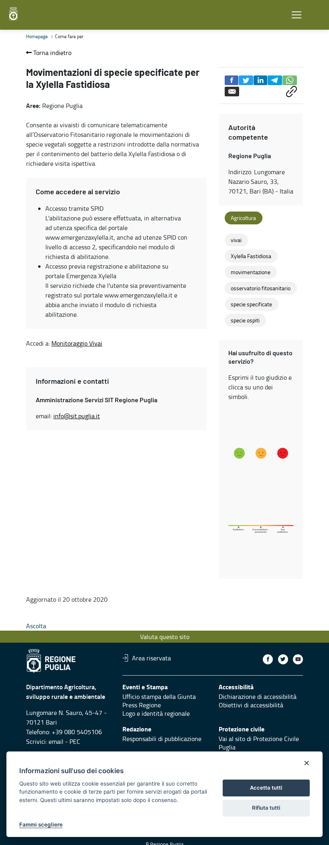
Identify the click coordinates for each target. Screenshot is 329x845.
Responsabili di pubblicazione (161, 738)
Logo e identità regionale (156, 713)
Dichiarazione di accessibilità (258, 696)
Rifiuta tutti (266, 807)
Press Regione (141, 704)
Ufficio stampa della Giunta (159, 696)
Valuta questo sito (164, 636)
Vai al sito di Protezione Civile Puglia (259, 742)
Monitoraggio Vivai (76, 343)
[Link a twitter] (283, 659)
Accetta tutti (266, 787)
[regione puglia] (14, 14)
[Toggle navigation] (296, 15)
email (56, 741)
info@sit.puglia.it (76, 415)
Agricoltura (243, 218)
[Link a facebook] (268, 659)
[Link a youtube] (298, 659)
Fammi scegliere (41, 824)
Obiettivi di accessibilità (251, 704)
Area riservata (151, 658)
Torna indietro (51, 52)
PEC (74, 741)
